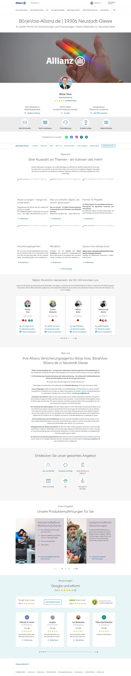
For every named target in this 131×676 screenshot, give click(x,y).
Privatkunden (34, 3)
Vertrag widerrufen (21, 664)
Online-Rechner (90, 672)
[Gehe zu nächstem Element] (75, 338)
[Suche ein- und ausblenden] (114, 10)
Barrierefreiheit (51, 672)
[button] (65, 83)
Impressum (31, 672)
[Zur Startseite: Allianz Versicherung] (21, 3)
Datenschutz (40, 672)
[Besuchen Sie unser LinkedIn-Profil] (86, 137)
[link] (65, 124)
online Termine (39, 421)
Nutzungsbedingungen (65, 672)
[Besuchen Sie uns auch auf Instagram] (76, 137)
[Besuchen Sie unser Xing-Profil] (81, 137)
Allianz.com (100, 672)
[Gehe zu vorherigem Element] (55, 338)
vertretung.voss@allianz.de (91, 439)
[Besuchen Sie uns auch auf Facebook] (71, 137)
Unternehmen (79, 672)
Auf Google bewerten (52, 602)
